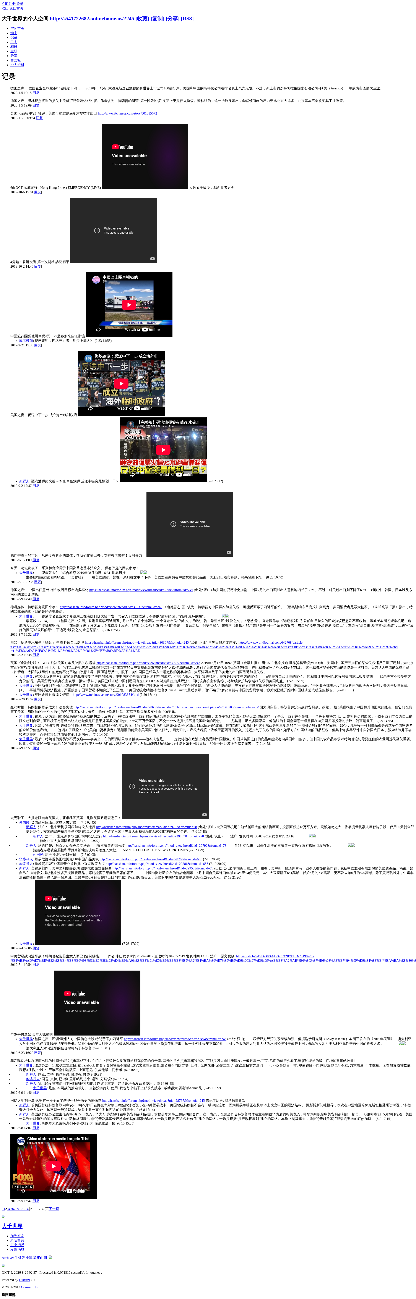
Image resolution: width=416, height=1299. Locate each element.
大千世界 (26, 573)
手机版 (20, 1258)
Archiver (8, 1258)
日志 (13, 42)
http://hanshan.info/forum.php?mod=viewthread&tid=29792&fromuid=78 (176, 845)
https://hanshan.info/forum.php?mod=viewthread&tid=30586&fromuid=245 (141, 590)
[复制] (157, 18)
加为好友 (17, 1236)
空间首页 (17, 28)
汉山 (5, 8)
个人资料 (17, 65)
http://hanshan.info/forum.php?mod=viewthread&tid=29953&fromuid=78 (163, 868)
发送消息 (17, 1249)
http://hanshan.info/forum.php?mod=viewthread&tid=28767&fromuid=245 (153, 1100)
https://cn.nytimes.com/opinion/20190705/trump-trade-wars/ (218, 707)
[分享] (173, 18)
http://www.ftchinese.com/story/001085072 (127, 113)
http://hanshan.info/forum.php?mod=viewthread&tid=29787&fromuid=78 (146, 827)
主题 (13, 51)
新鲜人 (24, 481)
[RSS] (187, 18)
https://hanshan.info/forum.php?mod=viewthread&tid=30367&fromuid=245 (137, 642)
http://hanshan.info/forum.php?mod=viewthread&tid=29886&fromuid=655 (157, 864)
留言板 (15, 60)
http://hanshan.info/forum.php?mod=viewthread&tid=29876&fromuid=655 (151, 859)
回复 (35, 93)
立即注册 (9, 4)
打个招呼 (17, 1245)
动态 (13, 33)
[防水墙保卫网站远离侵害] (50, 1258)
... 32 (26, 1209)
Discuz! (24, 1280)
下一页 (54, 1209)
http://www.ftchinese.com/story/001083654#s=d (106, 694)
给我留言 (17, 1240)
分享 (13, 56)
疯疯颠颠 (26, 341)
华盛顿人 (26, 859)
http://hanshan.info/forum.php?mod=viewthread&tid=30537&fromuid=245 (111, 607)
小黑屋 (31, 1258)
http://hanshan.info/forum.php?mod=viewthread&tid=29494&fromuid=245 (175, 1039)
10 (21, 1209)
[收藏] (142, 18)
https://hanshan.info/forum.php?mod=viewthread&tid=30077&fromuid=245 (148, 663)
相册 (13, 46)
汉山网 (42, 1258)
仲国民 (24, 822)
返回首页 (16, 8)
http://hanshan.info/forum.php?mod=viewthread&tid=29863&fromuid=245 (125, 707)
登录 (19, 4)
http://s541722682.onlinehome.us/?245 (92, 18)
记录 (13, 37)
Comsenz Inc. (30, 1287)
